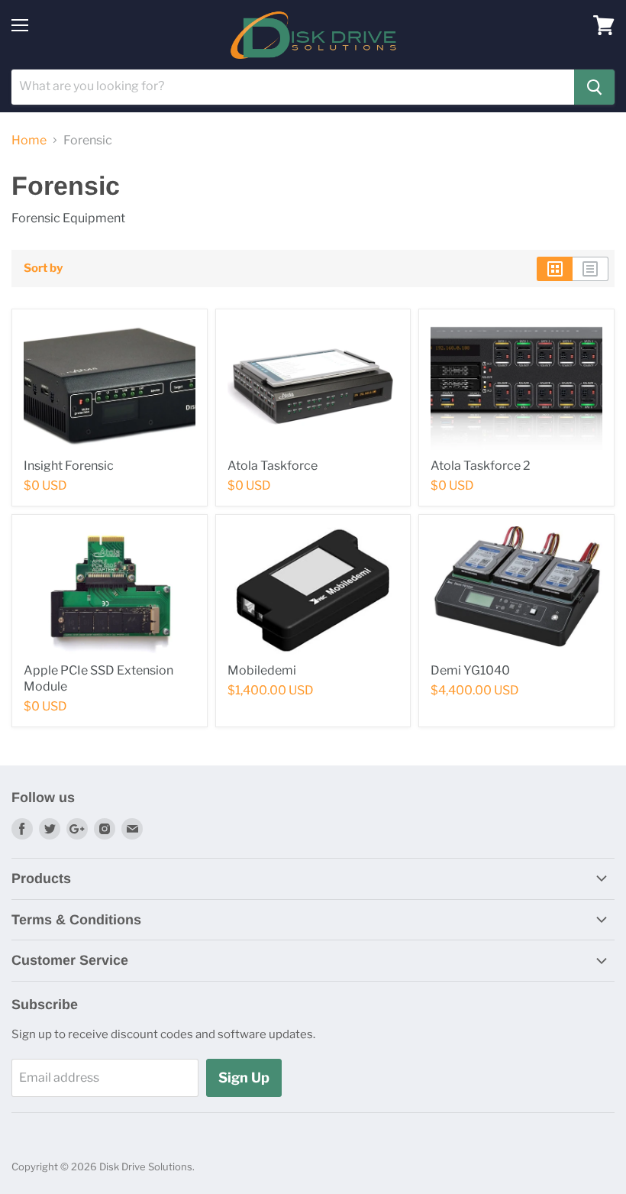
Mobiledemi (261, 670)
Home (29, 140)
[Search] (594, 87)
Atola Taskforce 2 (481, 465)
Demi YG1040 (470, 670)
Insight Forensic (69, 465)
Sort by (43, 268)
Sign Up (243, 1077)
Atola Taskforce (272, 465)
